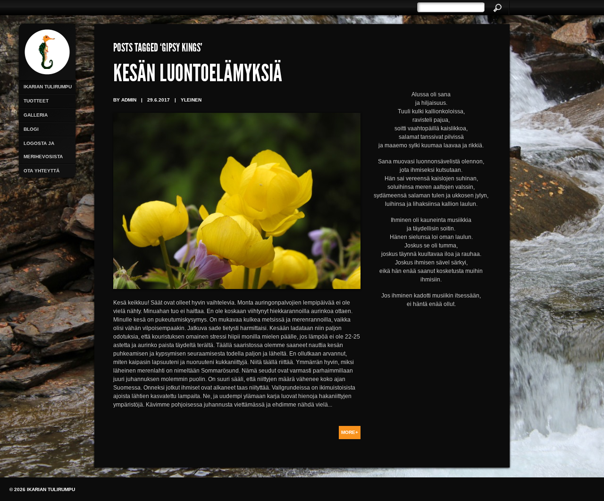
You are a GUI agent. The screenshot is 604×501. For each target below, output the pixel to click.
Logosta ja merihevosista (43, 150)
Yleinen (191, 99)
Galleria (36, 115)
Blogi (31, 129)
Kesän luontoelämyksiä (197, 75)
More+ (349, 432)
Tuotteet (36, 100)
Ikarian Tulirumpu (48, 86)
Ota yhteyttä (41, 170)
